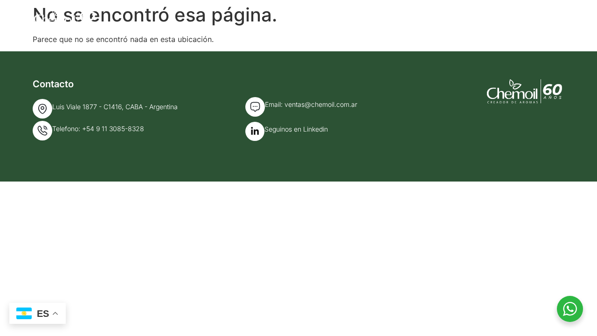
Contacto (546, 17)
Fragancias (482, 17)
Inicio (355, 17)
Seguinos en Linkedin (296, 129)
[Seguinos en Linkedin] (254, 131)
